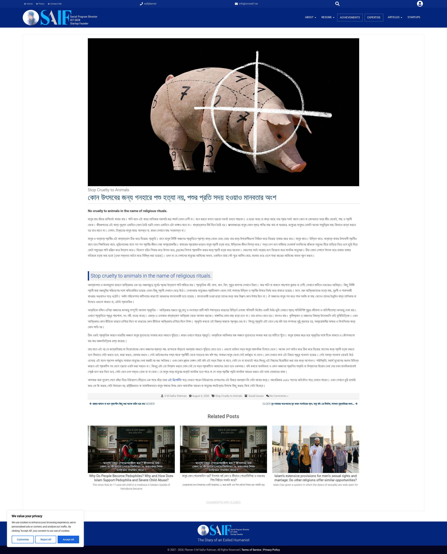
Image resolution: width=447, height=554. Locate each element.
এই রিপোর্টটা (174, 380)
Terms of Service (251, 549)
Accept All (68, 539)
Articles (394, 17)
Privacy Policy (271, 549)
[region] (45, 528)
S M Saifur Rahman (175, 396)
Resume (326, 17)
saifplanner (150, 3)
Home (30, 3)
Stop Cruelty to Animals (228, 396)
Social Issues (256, 396)
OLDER (308, 403)
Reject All (46, 539)
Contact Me (56, 3)
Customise (23, 539)
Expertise (373, 17)
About (309, 17)
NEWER (124, 403)
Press (41, 3)
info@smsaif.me (248, 3)
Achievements (350, 17)
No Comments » (279, 396)
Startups (414, 17)
